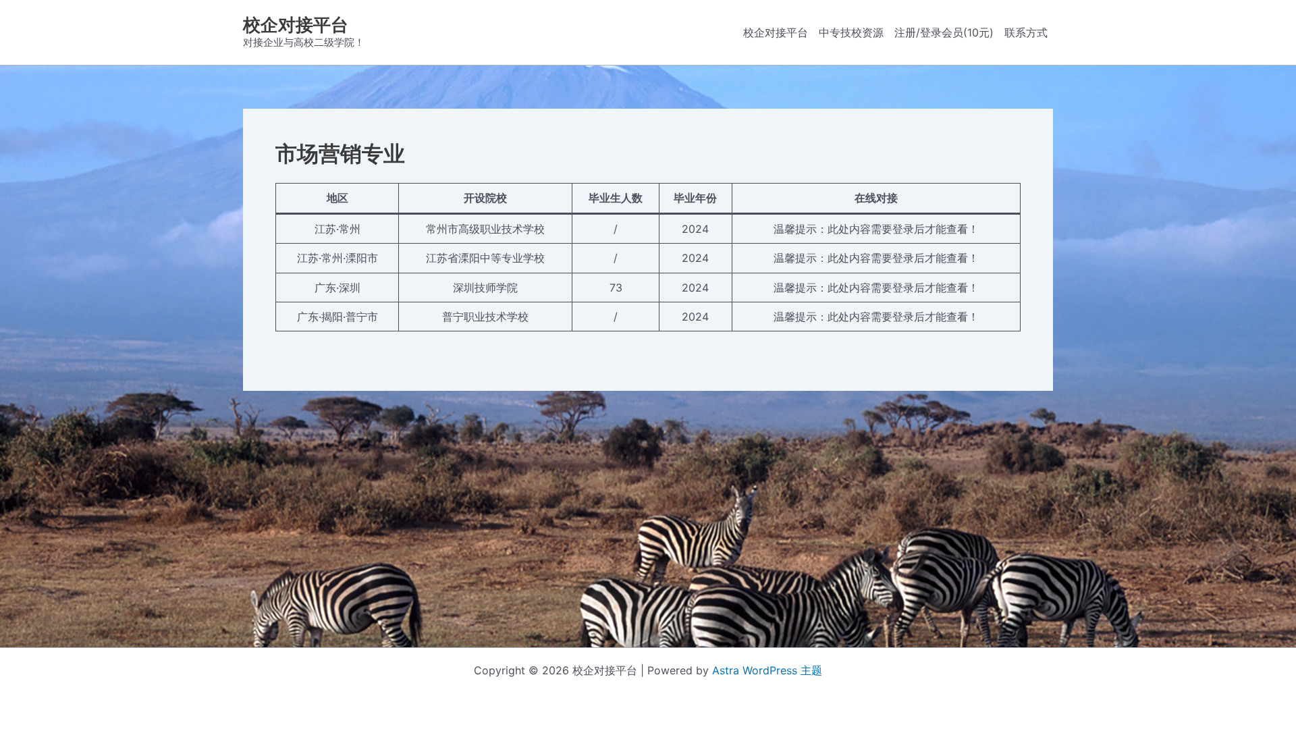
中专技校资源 (851, 32)
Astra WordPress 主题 (767, 670)
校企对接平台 (295, 24)
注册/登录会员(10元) (944, 32)
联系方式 (1026, 32)
